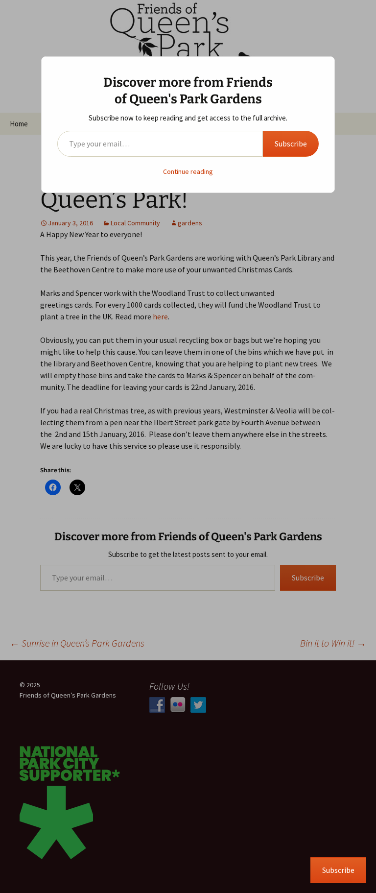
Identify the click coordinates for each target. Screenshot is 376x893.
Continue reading (188, 171)
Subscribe (291, 143)
